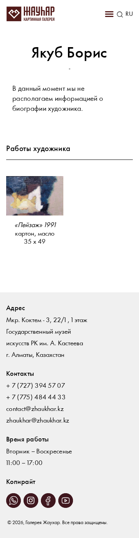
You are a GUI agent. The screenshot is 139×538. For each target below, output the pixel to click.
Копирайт (21, 482)
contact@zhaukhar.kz (35, 409)
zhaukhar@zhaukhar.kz (37, 421)
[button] (109, 14)
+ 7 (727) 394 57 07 (35, 386)
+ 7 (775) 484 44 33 (36, 397)
